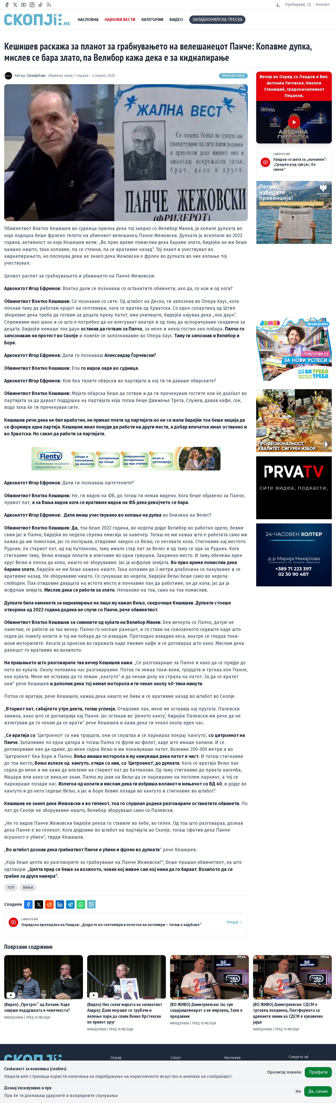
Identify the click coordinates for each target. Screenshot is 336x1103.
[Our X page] (15, 4)
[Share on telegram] (70, 904)
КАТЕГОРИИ (152, 19)
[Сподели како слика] (91, 904)
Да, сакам (318, 1091)
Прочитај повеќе (284, 1072)
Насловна (232, 1058)
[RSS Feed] (48, 4)
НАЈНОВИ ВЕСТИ (120, 19)
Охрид (116, 1058)
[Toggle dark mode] (278, 5)
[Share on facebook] (28, 904)
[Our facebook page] (6, 4)
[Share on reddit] (49, 904)
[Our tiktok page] (40, 4)
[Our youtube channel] (23, 4)
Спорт (176, 1058)
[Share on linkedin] (60, 904)
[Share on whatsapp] (81, 904)
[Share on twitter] (39, 904)
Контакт (323, 4)
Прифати (318, 1072)
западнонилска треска (217, 19)
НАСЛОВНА (88, 19)
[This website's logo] (37, 20)
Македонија (233, 75)
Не (298, 1091)
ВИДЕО (176, 19)
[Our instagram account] (32, 4)
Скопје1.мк (36, 75)
